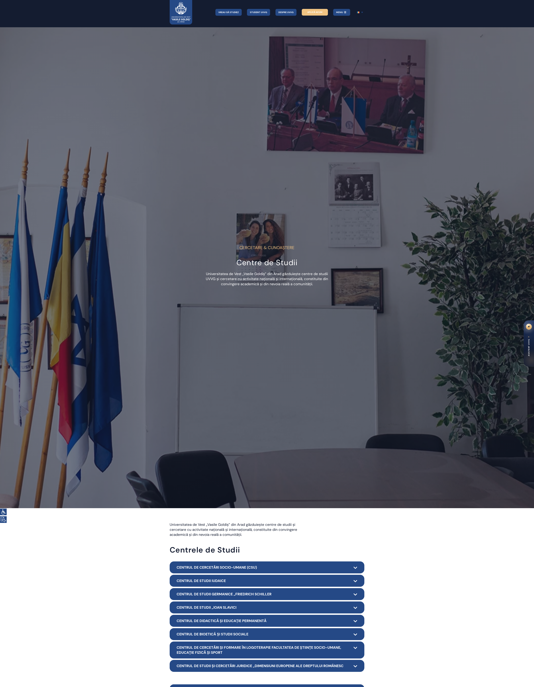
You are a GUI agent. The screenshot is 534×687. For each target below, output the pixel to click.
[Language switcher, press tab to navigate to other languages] (360, 12)
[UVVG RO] (181, 3)
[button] (267, 567)
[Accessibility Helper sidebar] (3, 512)
